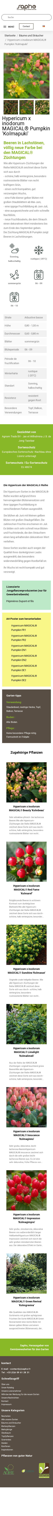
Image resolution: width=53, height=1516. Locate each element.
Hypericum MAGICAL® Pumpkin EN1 (24, 648)
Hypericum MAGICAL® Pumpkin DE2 (24, 678)
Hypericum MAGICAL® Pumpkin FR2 (24, 638)
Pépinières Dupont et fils (20, 601)
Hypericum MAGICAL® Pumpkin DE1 (24, 668)
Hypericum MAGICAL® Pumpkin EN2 (24, 658)
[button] (26, 26)
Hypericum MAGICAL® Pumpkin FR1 (24, 627)
